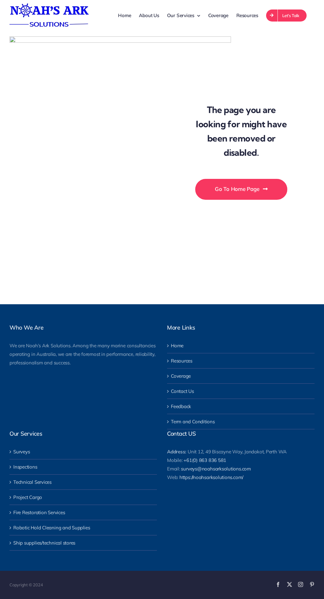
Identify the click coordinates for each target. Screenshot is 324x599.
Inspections (25, 467)
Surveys (21, 452)
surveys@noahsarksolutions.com (216, 469)
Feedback (181, 406)
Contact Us (182, 391)
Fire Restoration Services (39, 512)
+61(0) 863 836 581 (205, 460)
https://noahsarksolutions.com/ (211, 477)
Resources (181, 361)
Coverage (181, 376)
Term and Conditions (193, 422)
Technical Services (32, 482)
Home (177, 346)
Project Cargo (27, 497)
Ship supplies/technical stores (44, 543)
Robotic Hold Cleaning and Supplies (51, 528)
